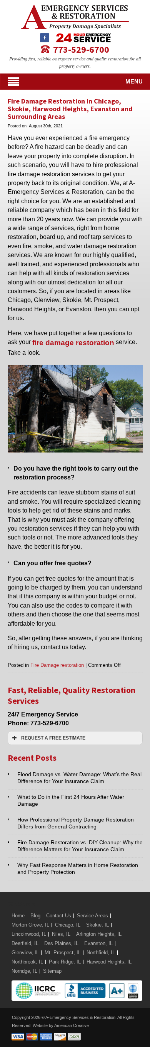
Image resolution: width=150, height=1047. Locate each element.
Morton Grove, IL (30, 925)
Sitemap (52, 971)
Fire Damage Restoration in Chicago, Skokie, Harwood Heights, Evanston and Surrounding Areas (70, 109)
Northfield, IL (101, 952)
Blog (35, 915)
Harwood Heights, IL (109, 962)
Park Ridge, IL (65, 962)
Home (18, 915)
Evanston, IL (98, 943)
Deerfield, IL (25, 943)
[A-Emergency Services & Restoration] (75, 8)
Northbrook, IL (27, 962)
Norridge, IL (24, 971)
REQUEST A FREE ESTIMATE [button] (53, 737)
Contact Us (58, 915)
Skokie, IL (97, 925)
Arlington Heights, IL (99, 934)
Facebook (44, 37)
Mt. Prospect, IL (63, 952)
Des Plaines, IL (61, 943)
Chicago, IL (67, 925)
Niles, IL (61, 934)
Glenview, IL (25, 952)
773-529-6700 (81, 49)
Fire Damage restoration (57, 665)
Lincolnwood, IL (29, 934)
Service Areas (92, 915)
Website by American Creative (61, 1025)
